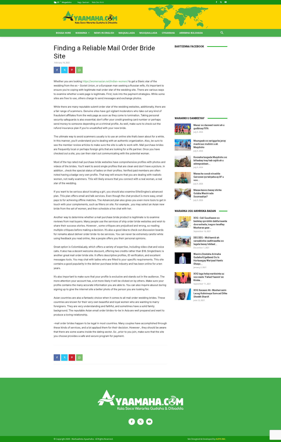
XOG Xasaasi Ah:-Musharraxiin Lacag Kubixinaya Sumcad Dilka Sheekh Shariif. (210, 293)
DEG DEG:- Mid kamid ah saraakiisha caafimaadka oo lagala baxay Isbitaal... (209, 240)
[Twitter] (221, 2)
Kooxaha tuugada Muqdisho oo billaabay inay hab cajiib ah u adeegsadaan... (210, 160)
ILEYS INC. (221, 439)
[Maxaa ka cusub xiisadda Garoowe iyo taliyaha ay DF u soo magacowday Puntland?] (183, 177)
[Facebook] (216, 2)
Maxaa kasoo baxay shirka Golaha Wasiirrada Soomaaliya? (207, 193)
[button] (222, 33)
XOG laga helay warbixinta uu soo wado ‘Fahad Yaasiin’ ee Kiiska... (209, 277)
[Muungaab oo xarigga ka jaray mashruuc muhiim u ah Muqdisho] (183, 145)
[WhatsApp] (79, 70)
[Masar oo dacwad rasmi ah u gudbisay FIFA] (183, 129)
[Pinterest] (72, 70)
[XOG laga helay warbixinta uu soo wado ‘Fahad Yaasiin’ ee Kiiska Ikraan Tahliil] (183, 277)
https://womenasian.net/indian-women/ (105, 81)
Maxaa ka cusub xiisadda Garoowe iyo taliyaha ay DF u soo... (209, 176)
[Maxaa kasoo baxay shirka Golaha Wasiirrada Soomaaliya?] (183, 194)
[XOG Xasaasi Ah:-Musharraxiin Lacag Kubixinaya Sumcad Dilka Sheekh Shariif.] (183, 294)
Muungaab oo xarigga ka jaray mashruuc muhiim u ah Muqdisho (210, 144)
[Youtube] (225, 2)
